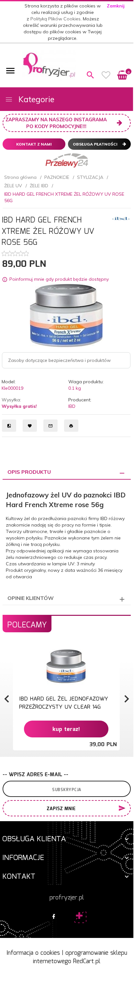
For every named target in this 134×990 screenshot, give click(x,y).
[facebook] (54, 917)
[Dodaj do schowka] (114, 652)
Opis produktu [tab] (29, 472)
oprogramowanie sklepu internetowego (80, 957)
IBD (71, 406)
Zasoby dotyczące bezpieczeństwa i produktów (59, 360)
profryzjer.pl (67, 898)
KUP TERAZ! (66, 729)
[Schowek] (106, 75)
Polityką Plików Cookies (55, 19)
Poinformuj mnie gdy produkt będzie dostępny (59, 279)
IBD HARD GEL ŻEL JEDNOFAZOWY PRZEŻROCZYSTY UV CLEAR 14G (63, 703)
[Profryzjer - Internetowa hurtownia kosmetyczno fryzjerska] (49, 65)
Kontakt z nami (34, 144)
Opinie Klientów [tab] (30, 598)
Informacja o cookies (33, 953)
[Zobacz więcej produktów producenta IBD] (120, 218)
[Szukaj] (90, 75)
